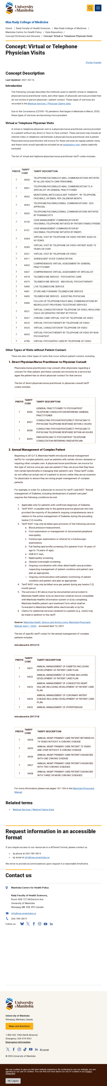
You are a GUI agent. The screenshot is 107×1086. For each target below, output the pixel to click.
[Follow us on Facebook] (33, 923)
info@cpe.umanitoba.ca (37, 857)
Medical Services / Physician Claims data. (49, 103)
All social (44, 1049)
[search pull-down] (90, 8)
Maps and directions (19, 1026)
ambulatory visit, (71, 144)
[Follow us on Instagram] (39, 923)
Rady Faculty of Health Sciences (33, 28)
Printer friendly (93, 62)
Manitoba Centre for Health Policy (24, 32)
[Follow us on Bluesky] (22, 923)
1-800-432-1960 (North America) (22, 1035)
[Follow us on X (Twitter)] (27, 923)
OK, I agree (13, 1081)
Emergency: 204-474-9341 (19, 1038)
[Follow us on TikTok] (25, 1049)
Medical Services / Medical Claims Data (33, 809)
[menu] (98, 8)
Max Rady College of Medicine (27, 22)
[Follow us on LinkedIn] (51, 923)
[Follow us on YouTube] (45, 923)
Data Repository (54, 32)
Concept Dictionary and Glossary (23, 36)
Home (9, 28)
